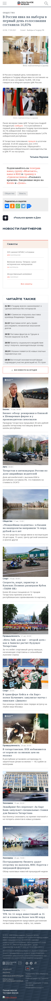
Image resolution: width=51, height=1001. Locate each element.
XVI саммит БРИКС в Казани (20, 253)
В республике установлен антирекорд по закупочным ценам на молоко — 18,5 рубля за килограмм (24, 756)
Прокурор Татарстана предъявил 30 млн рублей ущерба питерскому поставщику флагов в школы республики (25, 420)
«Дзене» (21, 183)
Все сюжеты (26, 284)
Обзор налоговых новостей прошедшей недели (25, 866)
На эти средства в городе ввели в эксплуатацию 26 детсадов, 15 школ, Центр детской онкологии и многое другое (25, 532)
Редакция (7, 969)
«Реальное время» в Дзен (27, 217)
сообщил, (18, 125)
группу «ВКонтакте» (26, 171)
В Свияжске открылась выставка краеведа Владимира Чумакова (23, 315)
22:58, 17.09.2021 (9, 30)
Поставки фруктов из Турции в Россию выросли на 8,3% (22, 335)
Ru (28, 968)
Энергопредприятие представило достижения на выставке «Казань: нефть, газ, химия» (25, 918)
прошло (32, 141)
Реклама (6, 972)
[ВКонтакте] (7, 206)
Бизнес (6, 409)
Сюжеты (12, 243)
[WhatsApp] (18, 206)
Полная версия (10, 990)
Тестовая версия (10, 993)
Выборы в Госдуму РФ (35, 30)
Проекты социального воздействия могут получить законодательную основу (24, 344)
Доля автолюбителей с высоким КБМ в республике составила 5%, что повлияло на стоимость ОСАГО (25, 476)
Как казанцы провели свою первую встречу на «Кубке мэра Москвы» (25, 700)
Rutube (10, 183)
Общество (9, 13)
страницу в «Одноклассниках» (21, 176)
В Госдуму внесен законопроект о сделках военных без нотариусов (23, 307)
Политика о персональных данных (13, 980)
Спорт (5, 579)
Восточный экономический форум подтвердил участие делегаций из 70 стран (25, 361)
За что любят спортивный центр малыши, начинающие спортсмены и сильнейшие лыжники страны (24, 647)
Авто (5, 467)
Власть (22, 193)
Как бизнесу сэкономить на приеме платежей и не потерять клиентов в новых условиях (25, 812)
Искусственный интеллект (19, 275)
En (32, 968)
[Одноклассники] (12, 206)
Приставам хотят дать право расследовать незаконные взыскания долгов (22, 325)
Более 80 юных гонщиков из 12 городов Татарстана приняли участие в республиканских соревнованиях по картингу (24, 590)
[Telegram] (23, 206)
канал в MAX (14, 174)
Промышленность (11, 636)
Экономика (8, 803)
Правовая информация (13, 976)
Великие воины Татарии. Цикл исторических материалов (21, 264)
